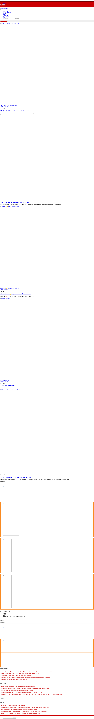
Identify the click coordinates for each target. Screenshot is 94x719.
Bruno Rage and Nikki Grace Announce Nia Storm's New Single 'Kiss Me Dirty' (14, 679)
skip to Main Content (4, 0)
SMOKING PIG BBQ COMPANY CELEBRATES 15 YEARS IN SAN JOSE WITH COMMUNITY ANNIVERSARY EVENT (20, 673)
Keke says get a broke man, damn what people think (14, 202)
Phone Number (5, 613)
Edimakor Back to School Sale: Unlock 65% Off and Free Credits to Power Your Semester (16, 675)
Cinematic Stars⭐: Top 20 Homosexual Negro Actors (15, 294)
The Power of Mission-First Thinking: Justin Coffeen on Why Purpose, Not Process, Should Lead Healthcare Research (21, 713)
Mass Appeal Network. (11, 715)
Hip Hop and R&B (3, 472)
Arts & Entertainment (4, 106)
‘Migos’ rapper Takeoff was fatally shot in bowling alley (15, 477)
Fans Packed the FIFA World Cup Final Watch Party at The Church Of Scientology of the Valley (17, 690)
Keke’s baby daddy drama (7, 385)
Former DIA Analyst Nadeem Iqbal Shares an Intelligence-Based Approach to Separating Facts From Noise (19, 709)
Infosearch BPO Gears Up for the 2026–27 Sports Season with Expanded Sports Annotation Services (18, 686)
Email (4, 615)
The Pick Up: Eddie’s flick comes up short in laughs (14, 110)
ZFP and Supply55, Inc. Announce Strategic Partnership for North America (13, 705)
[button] (3, 1)
